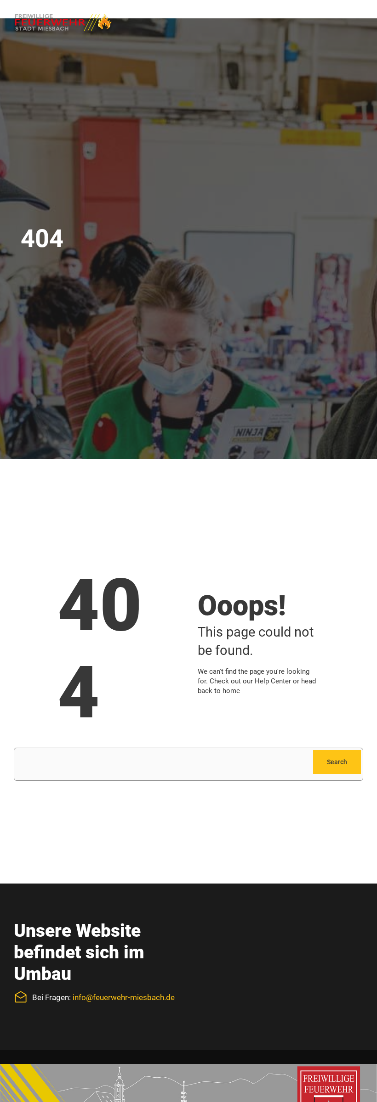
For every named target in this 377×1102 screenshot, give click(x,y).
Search (337, 762)
